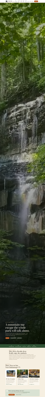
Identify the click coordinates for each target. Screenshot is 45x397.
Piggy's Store (23, 1)
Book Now (36, 1)
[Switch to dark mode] (39, 1)
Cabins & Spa (21, 1)
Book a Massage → (11, 394)
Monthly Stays (19, 1)
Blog (30, 1)
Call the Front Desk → (19, 394)
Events (28, 1)
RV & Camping (16, 1)
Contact (32, 1)
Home (14, 1)
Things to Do (26, 1)
